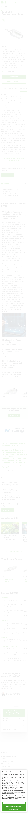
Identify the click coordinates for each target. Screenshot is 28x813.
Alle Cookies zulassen (14, 809)
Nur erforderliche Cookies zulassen (14, 806)
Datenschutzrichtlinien (13, 798)
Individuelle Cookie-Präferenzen (14, 803)
